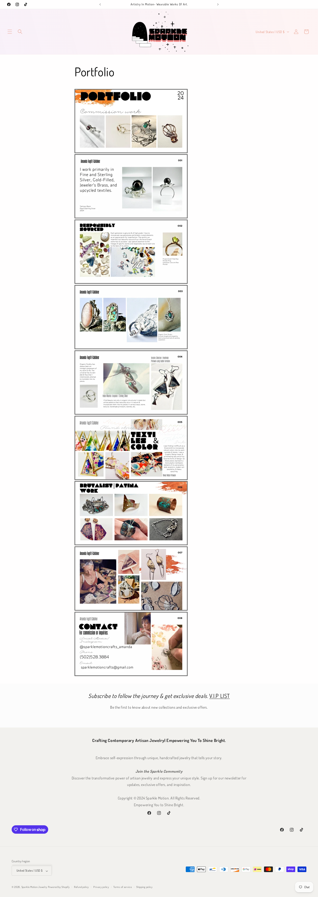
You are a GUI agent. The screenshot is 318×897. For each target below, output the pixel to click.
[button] (10, 32)
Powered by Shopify (59, 887)
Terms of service (122, 887)
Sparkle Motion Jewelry (34, 887)
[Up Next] (218, 4)
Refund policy (81, 887)
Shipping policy (144, 887)
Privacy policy (101, 887)
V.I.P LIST (219, 695)
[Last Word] (100, 4)
